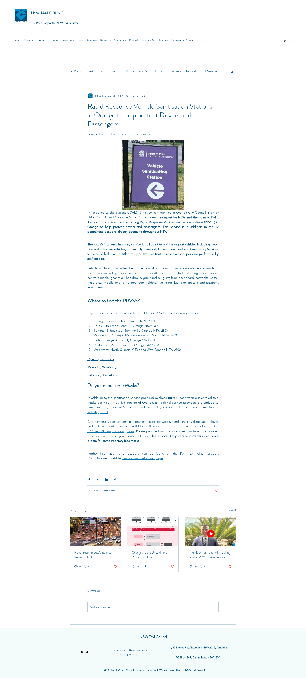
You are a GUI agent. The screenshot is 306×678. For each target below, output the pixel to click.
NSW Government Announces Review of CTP (93, 554)
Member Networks (185, 71)
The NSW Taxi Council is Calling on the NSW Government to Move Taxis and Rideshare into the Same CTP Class (209, 554)
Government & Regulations (145, 71)
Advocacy (96, 71)
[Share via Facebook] (89, 479)
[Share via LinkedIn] (106, 479)
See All (232, 510)
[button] (29, 40)
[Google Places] (285, 41)
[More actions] (216, 96)
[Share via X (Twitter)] (98, 479)
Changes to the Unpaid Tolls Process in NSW (149, 554)
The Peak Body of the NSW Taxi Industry (54, 23)
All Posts (76, 71)
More (209, 71)
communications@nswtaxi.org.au (129, 650)
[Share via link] (115, 479)
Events (114, 71)
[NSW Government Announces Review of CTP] (95, 531)
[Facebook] (290, 41)
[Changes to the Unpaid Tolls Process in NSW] (153, 531)
